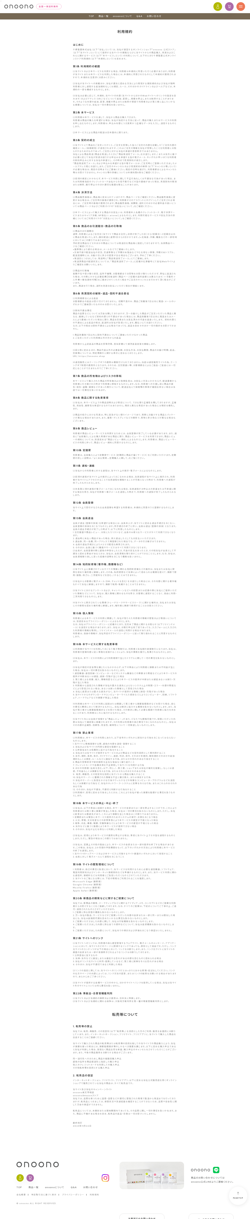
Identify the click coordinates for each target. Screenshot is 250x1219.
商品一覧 (104, 16)
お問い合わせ (154, 16)
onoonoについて (122, 16)
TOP (91, 16)
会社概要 (21, 1194)
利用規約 (94, 1194)
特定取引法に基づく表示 (44, 1194)
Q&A (139, 16)
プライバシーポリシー (73, 1194)
